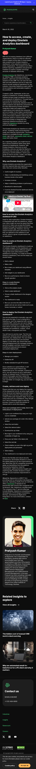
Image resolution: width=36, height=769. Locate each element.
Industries (6, 714)
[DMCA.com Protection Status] (21, 748)
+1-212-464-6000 (11, 701)
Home (4, 18)
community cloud (20, 136)
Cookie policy (10, 766)
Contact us (12, 691)
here (6, 498)
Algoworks (10, 484)
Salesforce (13, 123)
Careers (5, 731)
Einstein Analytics (9, 75)
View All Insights (9, 605)
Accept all (24, 765)
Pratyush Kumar (15, 550)
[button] (5, 53)
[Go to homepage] (10, 10)
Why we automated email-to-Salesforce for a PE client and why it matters (18, 668)
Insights (10, 18)
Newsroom (6, 725)
